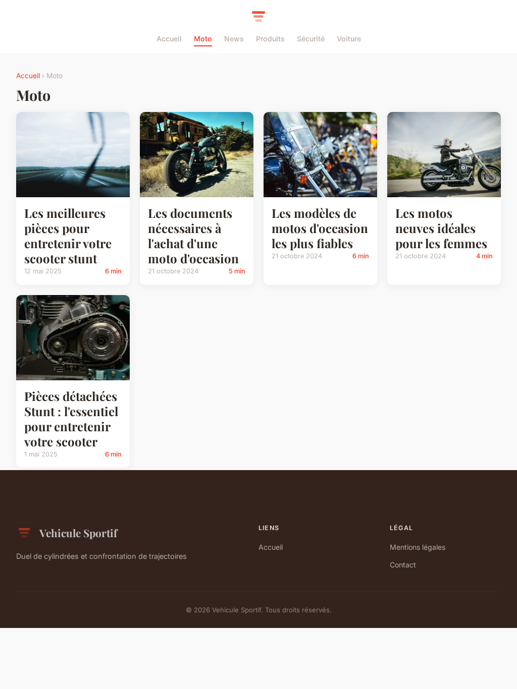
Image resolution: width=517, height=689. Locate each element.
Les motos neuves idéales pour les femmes (441, 228)
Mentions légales (417, 547)
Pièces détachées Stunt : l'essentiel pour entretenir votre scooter (71, 418)
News (234, 38)
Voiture (349, 38)
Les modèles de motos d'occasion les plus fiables (320, 228)
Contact (403, 564)
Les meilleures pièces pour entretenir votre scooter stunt (68, 235)
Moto (203, 38)
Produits (270, 38)
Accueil (169, 38)
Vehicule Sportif (78, 533)
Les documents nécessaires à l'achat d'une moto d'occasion (193, 235)
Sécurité (311, 38)
